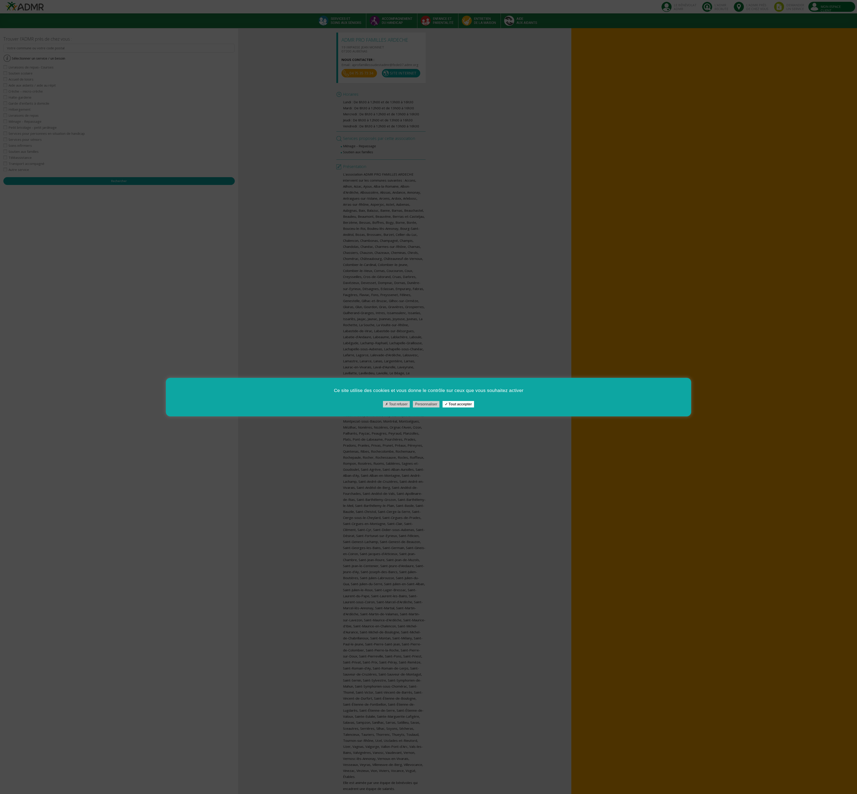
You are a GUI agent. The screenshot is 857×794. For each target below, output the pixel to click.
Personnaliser (426, 404)
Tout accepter (460, 404)
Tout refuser (398, 404)
